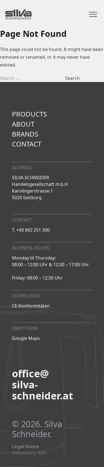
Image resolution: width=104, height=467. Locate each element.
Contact (26, 144)
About (23, 124)
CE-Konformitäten (31, 306)
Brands (25, 134)
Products (29, 114)
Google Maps (26, 338)
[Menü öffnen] (93, 14)
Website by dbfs (29, 453)
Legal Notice (25, 446)
